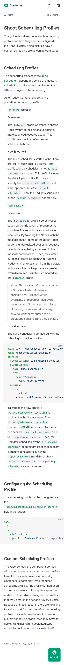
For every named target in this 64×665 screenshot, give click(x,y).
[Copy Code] (58, 348)
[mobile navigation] (58, 5)
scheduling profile (15, 85)
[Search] (49, 5)
